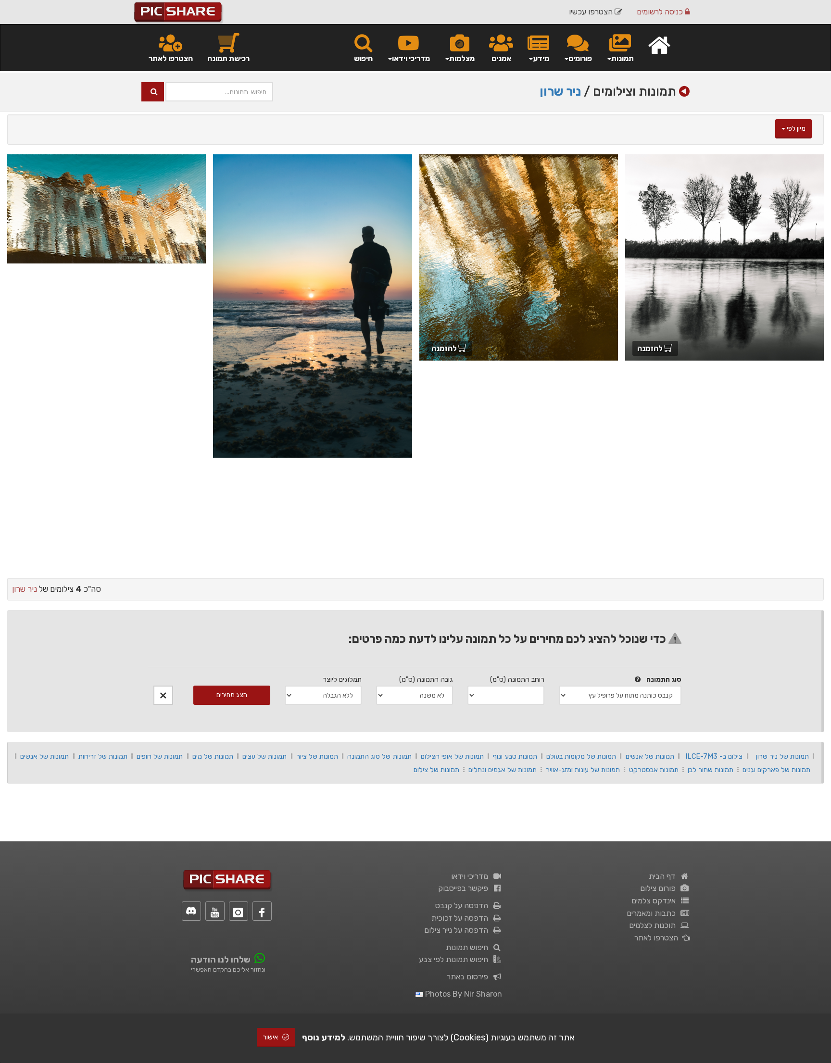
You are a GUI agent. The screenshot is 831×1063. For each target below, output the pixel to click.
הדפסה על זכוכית (461, 918)
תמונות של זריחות (102, 756)
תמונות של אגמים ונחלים (502, 769)
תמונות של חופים (160, 756)
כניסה (661, 11)
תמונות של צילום (436, 769)
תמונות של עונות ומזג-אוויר (583, 769)
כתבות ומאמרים (653, 913)
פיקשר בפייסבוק (465, 888)
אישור (271, 1037)
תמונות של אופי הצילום (452, 756)
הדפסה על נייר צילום (458, 930)
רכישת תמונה (228, 58)
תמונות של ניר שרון (782, 756)
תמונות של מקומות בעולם (581, 756)
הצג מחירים (231, 695)
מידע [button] (541, 58)
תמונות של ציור (317, 756)
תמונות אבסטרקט (654, 769)
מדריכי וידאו (471, 876)
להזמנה (650, 348)
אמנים (501, 58)
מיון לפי (795, 129)
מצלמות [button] (462, 58)
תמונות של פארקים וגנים (776, 769)
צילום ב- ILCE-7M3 (714, 756)
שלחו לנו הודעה (221, 959)
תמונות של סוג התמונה (379, 756)
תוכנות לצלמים (654, 925)
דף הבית (664, 876)
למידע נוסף (323, 1037)
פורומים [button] (580, 58)
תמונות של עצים (264, 756)
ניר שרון (560, 91)
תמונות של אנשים (650, 756)
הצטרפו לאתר (171, 58)
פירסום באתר (469, 976)
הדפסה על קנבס (463, 905)
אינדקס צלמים (655, 900)
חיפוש (363, 58)
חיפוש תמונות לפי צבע (455, 959)
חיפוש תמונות (469, 947)
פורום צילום (660, 888)
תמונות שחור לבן (710, 769)
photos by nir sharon (462, 994)
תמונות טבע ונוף (515, 756)
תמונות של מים (212, 756)
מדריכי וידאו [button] (411, 58)
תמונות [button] (622, 58)
